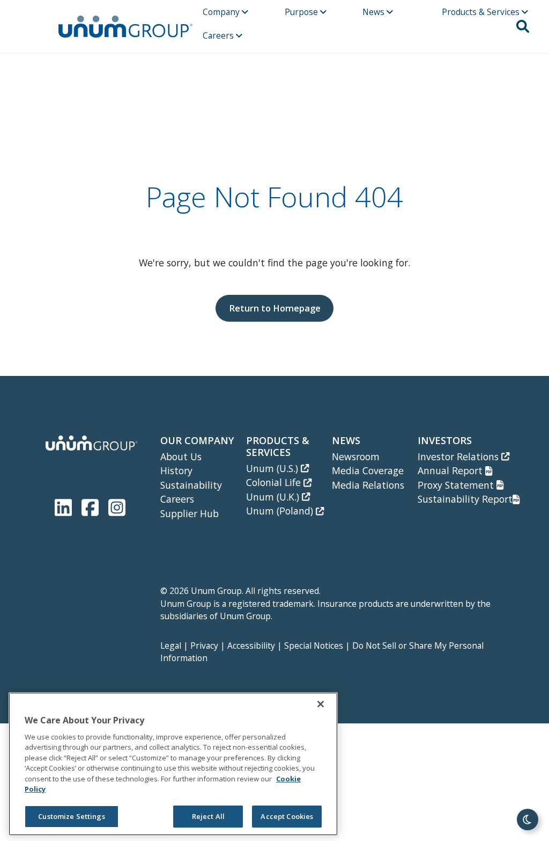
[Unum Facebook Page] (92, 505)
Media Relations (368, 485)
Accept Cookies (287, 816)
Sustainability (191, 485)
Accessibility (251, 645)
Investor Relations (459, 456)
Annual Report (451, 470)
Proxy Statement (457, 485)
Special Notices (313, 645)
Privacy (204, 645)
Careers (219, 35)
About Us (181, 456)
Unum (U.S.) (273, 468)
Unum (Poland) (281, 510)
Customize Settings (71, 816)
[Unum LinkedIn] (65, 505)
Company (222, 12)
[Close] (320, 704)
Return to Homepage (275, 308)
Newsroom (356, 456)
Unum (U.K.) (274, 496)
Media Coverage (368, 470)
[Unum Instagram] (116, 505)
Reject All (208, 816)
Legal (170, 645)
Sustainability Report (465, 498)
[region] (173, 764)
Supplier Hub (189, 513)
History (176, 470)
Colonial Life (274, 482)
